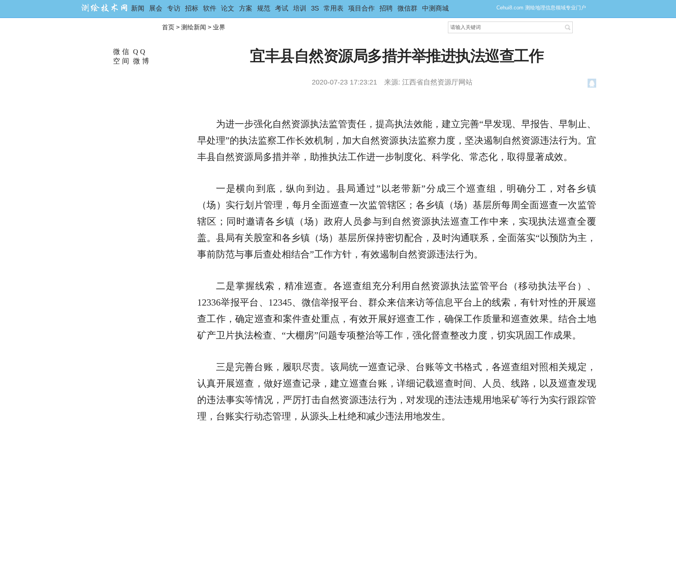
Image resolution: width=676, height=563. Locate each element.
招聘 (386, 8)
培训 (299, 8)
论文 (227, 8)
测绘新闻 (193, 27)
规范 (263, 8)
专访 (173, 8)
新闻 (137, 8)
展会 (155, 8)
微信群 (407, 8)
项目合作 (361, 8)
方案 (245, 8)
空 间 (120, 61)
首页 (168, 27)
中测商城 (435, 8)
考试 (281, 8)
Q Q (138, 52)
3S (315, 8)
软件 (209, 8)
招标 (191, 8)
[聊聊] (592, 84)
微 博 (140, 61)
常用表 (333, 8)
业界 (219, 27)
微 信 (120, 52)
